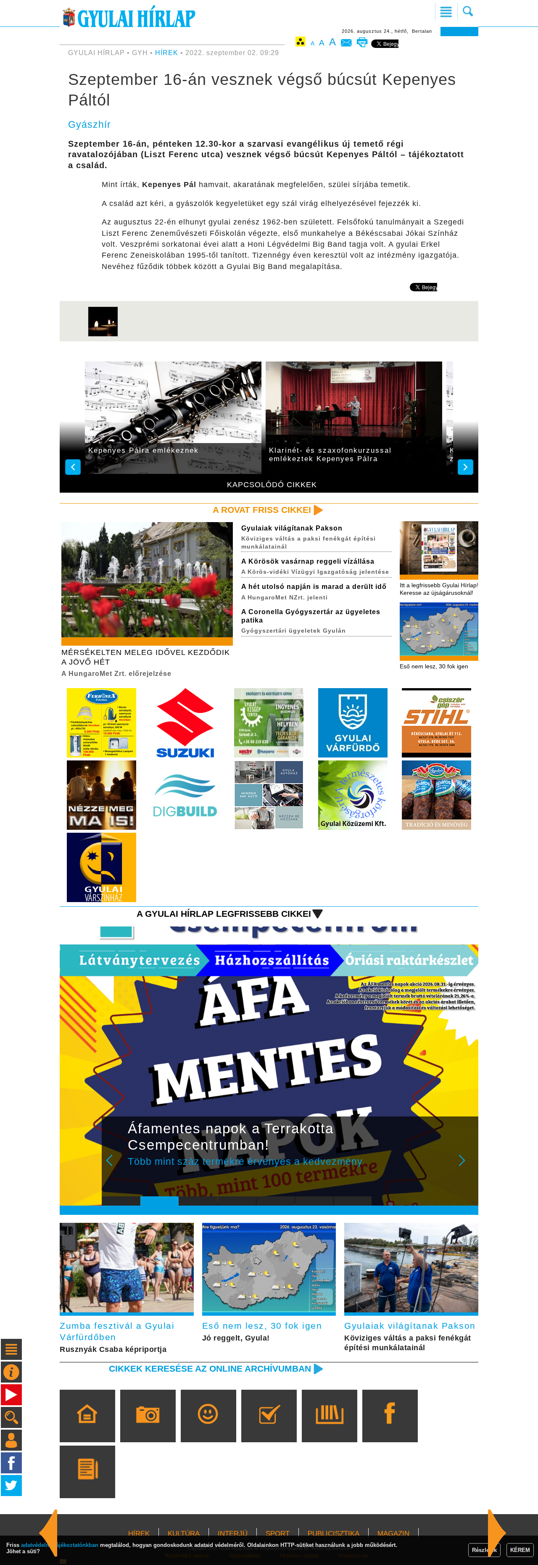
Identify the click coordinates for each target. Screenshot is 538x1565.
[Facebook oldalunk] (390, 1428)
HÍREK (166, 52)
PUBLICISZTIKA (333, 1534)
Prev (115, 1166)
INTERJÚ (233, 1534)
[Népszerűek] (208, 1428)
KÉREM (520, 1550)
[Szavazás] (269, 1428)
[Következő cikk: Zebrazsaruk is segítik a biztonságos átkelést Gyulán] (48, 1533)
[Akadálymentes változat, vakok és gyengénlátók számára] (301, 43)
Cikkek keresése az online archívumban (210, 1368)
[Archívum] (329, 1428)
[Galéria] (148, 1428)
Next (466, 1166)
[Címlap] (87, 1428)
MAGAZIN (393, 1534)
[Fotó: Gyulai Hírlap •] (103, 335)
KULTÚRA (184, 1534)
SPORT (278, 1534)
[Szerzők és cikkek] (87, 1484)
